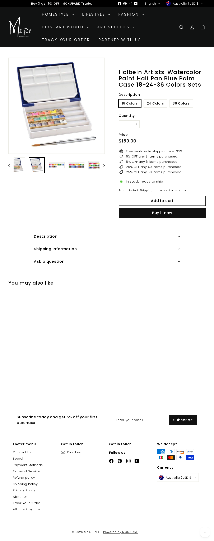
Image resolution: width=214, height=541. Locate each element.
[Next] (102, 165)
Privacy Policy (24, 490)
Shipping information (55, 248)
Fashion (129, 14)
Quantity (127, 115)
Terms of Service (26, 471)
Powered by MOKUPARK (120, 532)
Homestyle (56, 14)
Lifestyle (94, 14)
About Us (20, 497)
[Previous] (11, 165)
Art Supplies (114, 27)
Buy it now (162, 212)
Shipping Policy (25, 484)
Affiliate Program (26, 509)
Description (45, 236)
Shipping (146, 190)
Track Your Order (66, 39)
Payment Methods (28, 465)
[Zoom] (56, 106)
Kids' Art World (64, 27)
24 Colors (155, 103)
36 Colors (181, 103)
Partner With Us (119, 39)
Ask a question (49, 261)
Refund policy (24, 477)
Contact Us (22, 452)
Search (18, 459)
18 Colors (130, 103)
